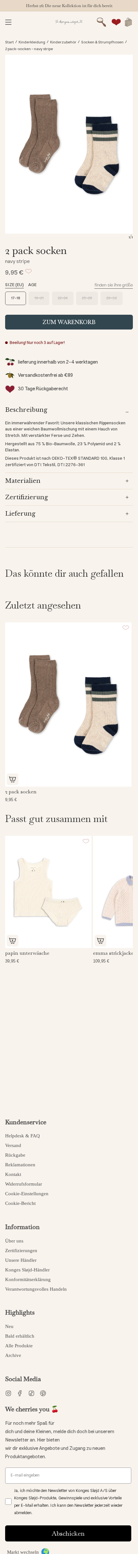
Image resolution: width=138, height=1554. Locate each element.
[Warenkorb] (128, 22)
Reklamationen (20, 1164)
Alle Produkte (19, 1345)
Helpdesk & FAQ (22, 1135)
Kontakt (13, 1174)
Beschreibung (26, 409)
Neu (9, 1326)
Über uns (14, 1240)
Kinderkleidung (32, 42)
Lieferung (20, 513)
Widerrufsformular (23, 1184)
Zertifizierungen (21, 1250)
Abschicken (68, 1533)
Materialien (22, 480)
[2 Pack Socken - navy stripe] (68, 704)
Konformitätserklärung (28, 1279)
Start (9, 42)
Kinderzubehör (63, 42)
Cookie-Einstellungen (26, 1193)
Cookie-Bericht (20, 1203)
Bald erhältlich (19, 1336)
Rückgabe (15, 1155)
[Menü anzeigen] (8, 22)
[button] (101, 22)
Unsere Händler (21, 1260)
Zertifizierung (26, 497)
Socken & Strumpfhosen (102, 42)
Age (32, 285)
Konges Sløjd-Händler (27, 1269)
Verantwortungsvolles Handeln (36, 1289)
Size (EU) (14, 285)
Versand (13, 1145)
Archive (13, 1355)
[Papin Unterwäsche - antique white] (48, 892)
